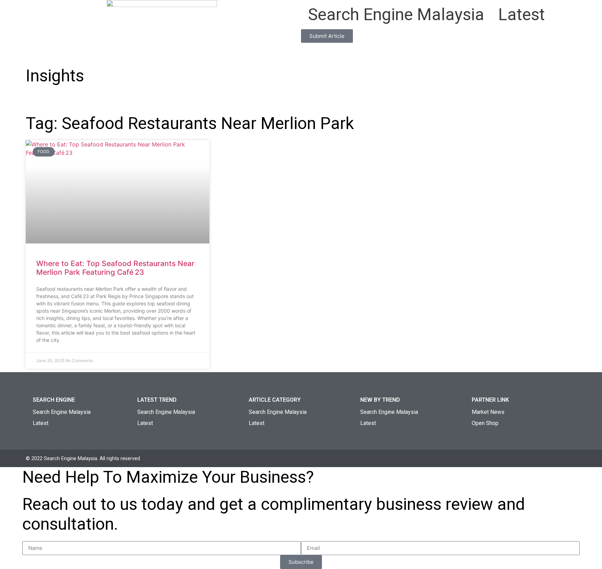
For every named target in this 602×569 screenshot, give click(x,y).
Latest (521, 14)
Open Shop (485, 423)
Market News (488, 412)
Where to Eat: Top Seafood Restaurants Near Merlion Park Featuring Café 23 (115, 268)
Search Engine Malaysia (396, 14)
